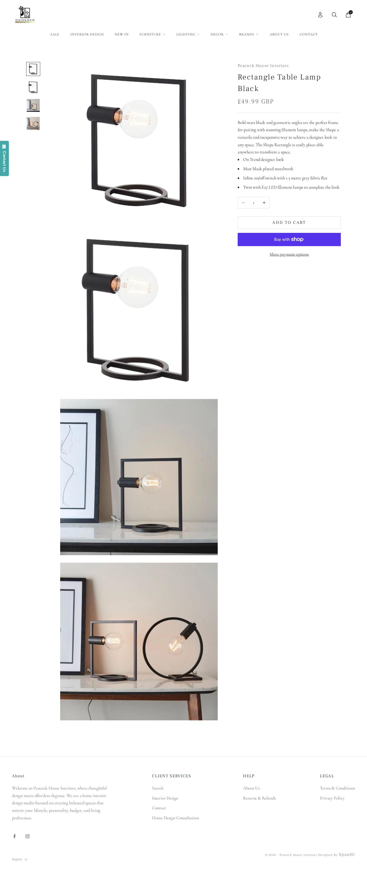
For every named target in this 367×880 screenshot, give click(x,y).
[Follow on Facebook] (14, 836)
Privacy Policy (332, 798)
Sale (54, 34)
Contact (309, 34)
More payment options (289, 254)
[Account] (320, 15)
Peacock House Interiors (263, 65)
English (17, 859)
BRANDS (246, 34)
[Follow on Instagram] (27, 836)
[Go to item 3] (33, 105)
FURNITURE (150, 34)
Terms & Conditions (337, 788)
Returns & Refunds (259, 798)
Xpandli (347, 854)
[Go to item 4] (33, 123)
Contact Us (4, 160)
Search (158, 788)
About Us (279, 34)
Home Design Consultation (175, 818)
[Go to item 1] (33, 69)
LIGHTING (186, 34)
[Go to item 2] (33, 87)
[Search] (334, 15)
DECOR (217, 34)
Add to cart (289, 222)
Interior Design (87, 34)
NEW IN (122, 34)
